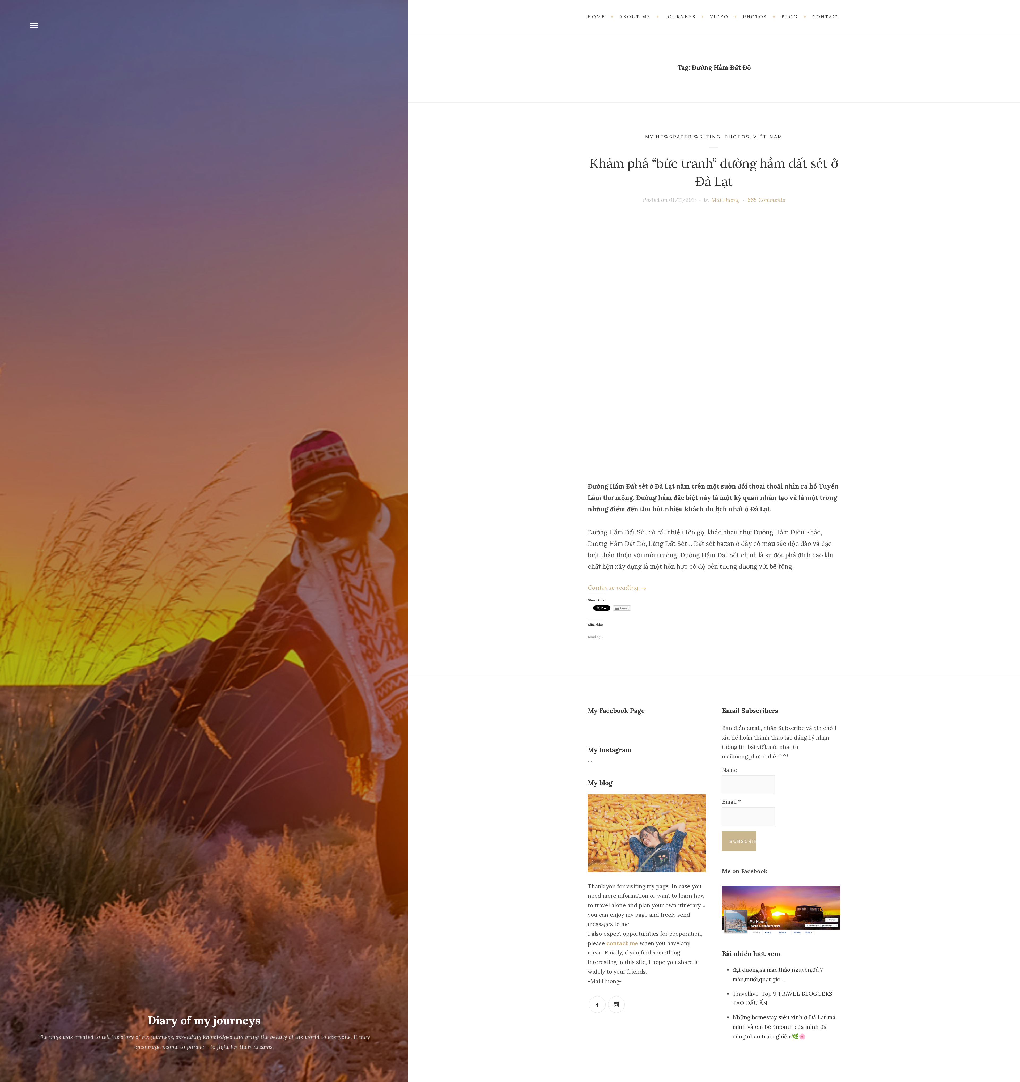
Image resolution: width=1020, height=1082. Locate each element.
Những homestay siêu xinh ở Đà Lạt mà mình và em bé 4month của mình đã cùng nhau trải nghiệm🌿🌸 (784, 1027)
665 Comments (766, 199)
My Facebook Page (616, 711)
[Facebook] (597, 1004)
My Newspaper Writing (683, 136)
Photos (737, 136)
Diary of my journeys (204, 1020)
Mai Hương (725, 199)
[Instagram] (616, 1004)
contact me (623, 943)
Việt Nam (768, 136)
